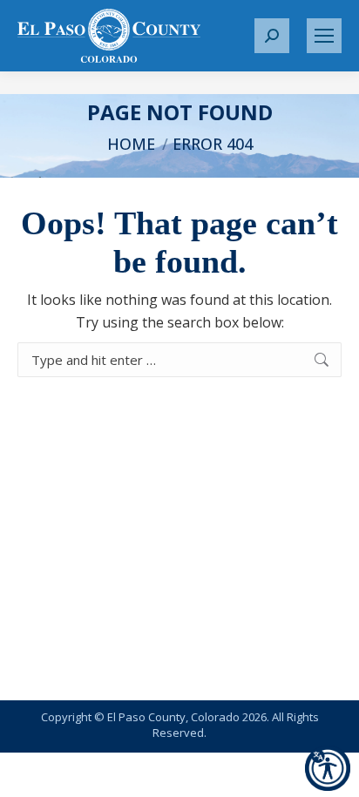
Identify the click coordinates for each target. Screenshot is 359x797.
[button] (272, 36)
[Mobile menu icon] (324, 35)
